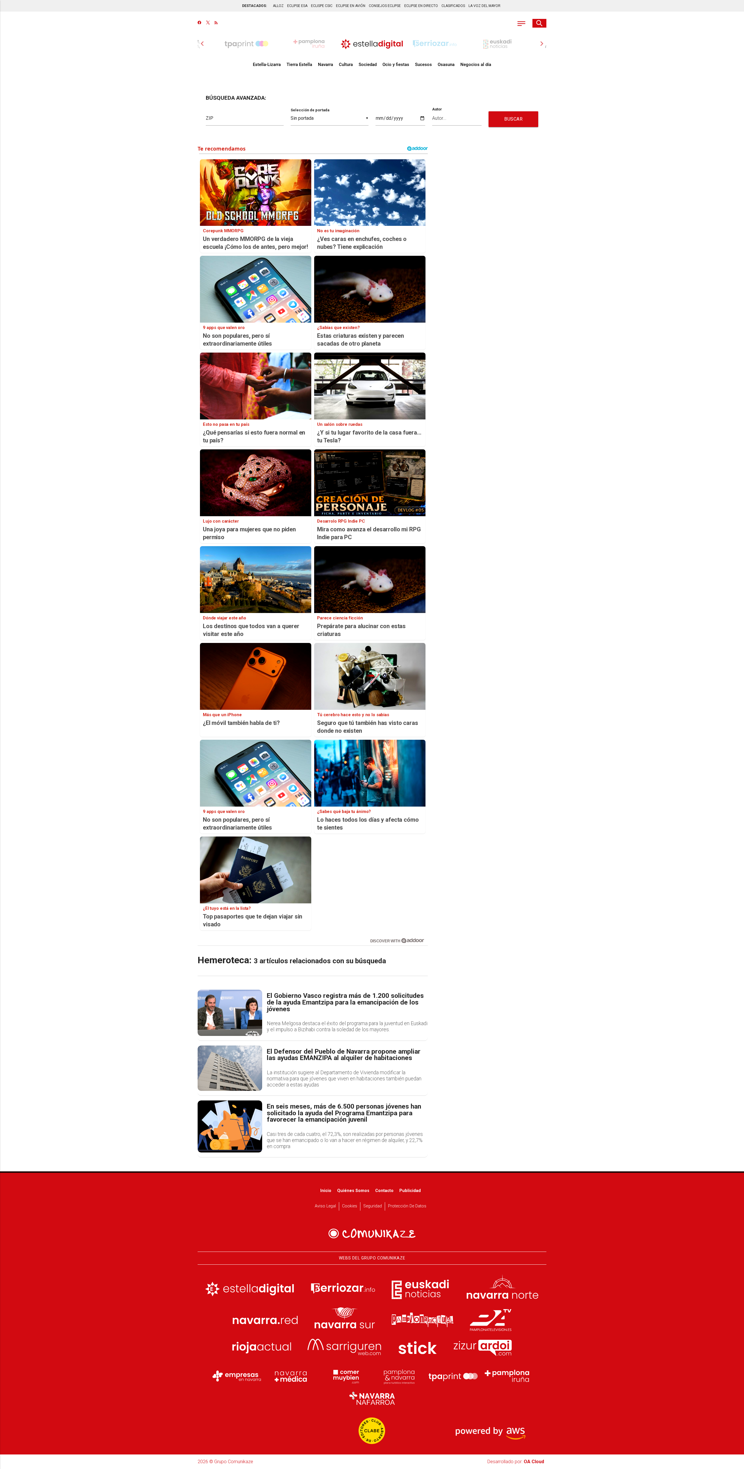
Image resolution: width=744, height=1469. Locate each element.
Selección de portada (310, 110)
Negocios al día (475, 64)
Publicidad (410, 1190)
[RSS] (216, 23)
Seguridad (372, 1206)
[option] (372, 43)
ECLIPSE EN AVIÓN (350, 6)
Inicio (325, 1190)
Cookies (349, 1206)
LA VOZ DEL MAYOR (484, 6)
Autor (437, 109)
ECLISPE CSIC (321, 6)
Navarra (325, 64)
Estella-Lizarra (267, 64)
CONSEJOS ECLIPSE (385, 6)
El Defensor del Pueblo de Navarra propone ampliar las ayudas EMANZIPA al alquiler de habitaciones (344, 1054)
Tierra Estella (299, 64)
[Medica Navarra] (291, 1376)
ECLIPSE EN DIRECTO (421, 6)
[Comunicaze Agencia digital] (372, 1233)
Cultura (346, 64)
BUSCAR (513, 119)
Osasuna (446, 64)
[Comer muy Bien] (345, 1376)
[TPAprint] (453, 1376)
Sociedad (368, 64)
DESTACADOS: (254, 6)
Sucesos (423, 64)
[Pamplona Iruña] (507, 1376)
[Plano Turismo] (399, 1376)
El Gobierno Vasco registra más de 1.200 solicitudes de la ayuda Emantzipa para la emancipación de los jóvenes (345, 1002)
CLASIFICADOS (453, 6)
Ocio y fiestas (395, 64)
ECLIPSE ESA (297, 6)
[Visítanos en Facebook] (199, 23)
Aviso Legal (325, 1206)
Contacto (384, 1190)
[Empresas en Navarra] (237, 1376)
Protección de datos (407, 1206)
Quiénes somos (353, 1190)
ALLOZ (278, 6)
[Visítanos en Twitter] (208, 23)
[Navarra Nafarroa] (372, 1398)
